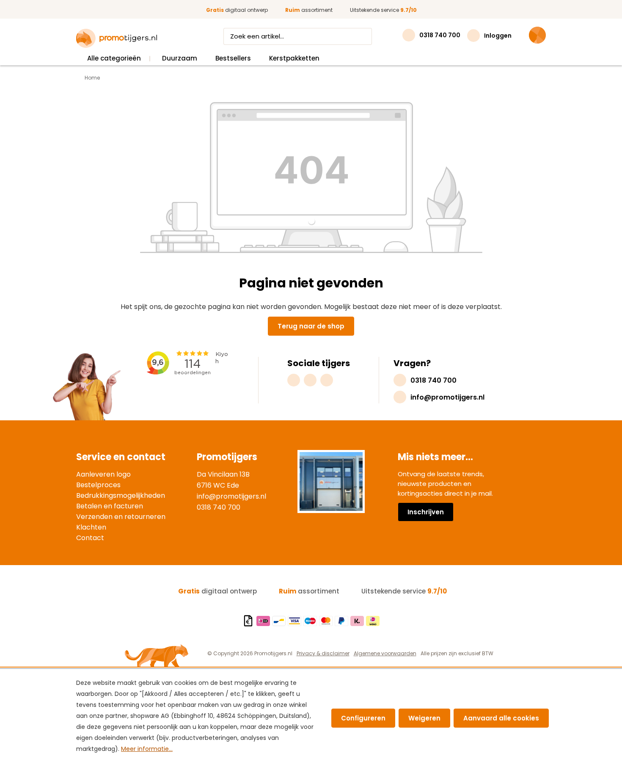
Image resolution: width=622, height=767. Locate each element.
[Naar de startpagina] (116, 38)
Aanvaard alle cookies (501, 718)
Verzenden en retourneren (120, 516)
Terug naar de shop (311, 326)
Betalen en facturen (109, 506)
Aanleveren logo (103, 474)
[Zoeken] (364, 36)
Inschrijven (425, 512)
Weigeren (424, 718)
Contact (90, 538)
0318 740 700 (218, 507)
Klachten (91, 527)
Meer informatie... (147, 749)
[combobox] (289, 36)
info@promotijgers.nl (231, 496)
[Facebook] (310, 380)
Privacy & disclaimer (323, 653)
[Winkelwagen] (537, 35)
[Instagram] (293, 380)
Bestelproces (98, 485)
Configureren (363, 718)
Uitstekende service (383, 10)
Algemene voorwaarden (385, 653)
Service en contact (120, 457)
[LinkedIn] (326, 380)
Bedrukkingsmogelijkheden (120, 495)
